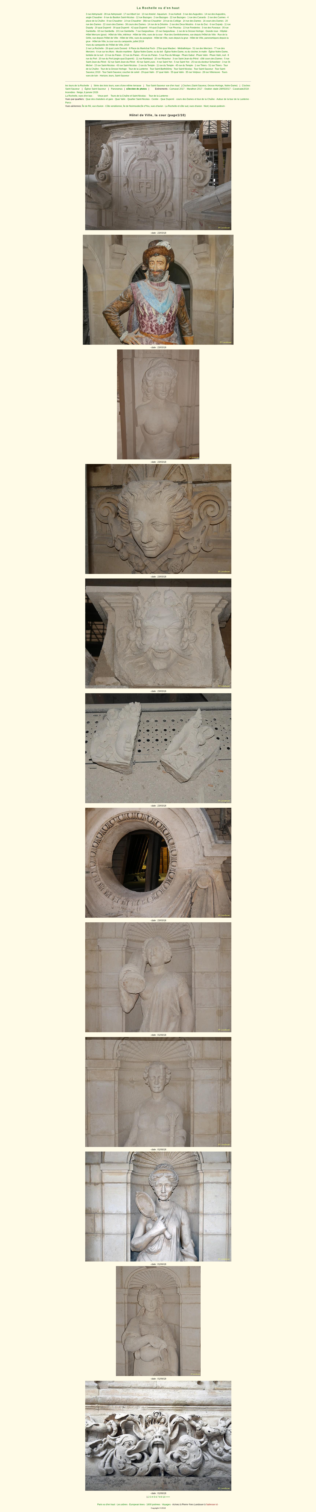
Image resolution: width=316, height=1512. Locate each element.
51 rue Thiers (215, 65)
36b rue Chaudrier (152, 21)
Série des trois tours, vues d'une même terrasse (117, 85)
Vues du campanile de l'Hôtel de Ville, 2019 (107, 45)
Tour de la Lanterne (138, 69)
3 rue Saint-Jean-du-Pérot (185, 58)
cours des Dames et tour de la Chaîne (195, 99)
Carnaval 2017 (177, 89)
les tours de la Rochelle (77, 85)
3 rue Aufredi (175, 14)
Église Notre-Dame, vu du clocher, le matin (186, 51)
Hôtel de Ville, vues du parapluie (136, 38)
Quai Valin (120, 99)
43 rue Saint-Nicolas (126, 65)
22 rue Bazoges (178, 17)
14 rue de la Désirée (158, 24)
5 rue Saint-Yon (181, 62)
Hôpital (223, 31)
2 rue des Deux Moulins (181, 24)
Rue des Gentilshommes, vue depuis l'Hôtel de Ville (190, 34)
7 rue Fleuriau (174, 27)
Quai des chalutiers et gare (99, 99)
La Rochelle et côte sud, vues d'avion (183, 106)
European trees (137, 1504)
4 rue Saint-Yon (164, 62)
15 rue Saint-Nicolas (104, 65)
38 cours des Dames (135, 24)
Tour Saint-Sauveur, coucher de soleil (120, 72)
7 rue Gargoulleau (145, 31)
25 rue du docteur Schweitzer (205, 62)
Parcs (68, 102)
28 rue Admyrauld (113, 14)
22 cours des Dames (113, 24)
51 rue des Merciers (202, 48)
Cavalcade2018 (240, 89)
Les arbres (122, 1504)
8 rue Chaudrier (114, 21)
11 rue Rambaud (144, 58)
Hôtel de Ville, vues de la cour (148, 34)
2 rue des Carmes (216, 17)
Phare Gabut (188, 55)
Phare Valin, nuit (218, 55)
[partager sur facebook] (158, 229)
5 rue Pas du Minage (169, 55)
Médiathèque (184, 48)
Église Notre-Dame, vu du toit (148, 51)
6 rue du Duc (201, 24)
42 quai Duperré (139, 27)
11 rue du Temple (165, 65)
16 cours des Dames (213, 21)
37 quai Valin (162, 72)
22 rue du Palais (131, 55)
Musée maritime (124, 51)
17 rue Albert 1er (131, 14)
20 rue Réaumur (163, 58)
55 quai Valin (177, 72)
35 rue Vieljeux (193, 72)
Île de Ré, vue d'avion (93, 106)
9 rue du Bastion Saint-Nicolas (119, 17)
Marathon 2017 (194, 89)
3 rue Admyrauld (94, 14)
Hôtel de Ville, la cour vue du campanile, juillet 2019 (118, 41)
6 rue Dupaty (216, 24)
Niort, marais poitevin (214, 106)
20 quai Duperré (103, 27)
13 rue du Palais (113, 55)
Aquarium (162, 14)
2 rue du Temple (147, 65)
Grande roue (212, 31)
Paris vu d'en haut (106, 1504)
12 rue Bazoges (144, 17)
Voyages (166, 1504)
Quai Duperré (167, 99)
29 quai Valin (147, 72)
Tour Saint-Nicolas (183, 69)
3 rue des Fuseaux (211, 27)
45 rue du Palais (149, 55)
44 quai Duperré (157, 27)
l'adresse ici (212, 1504)
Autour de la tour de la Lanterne (233, 99)
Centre (155, 99)
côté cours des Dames (211, 58)
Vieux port (103, 96)
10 (164, 1497)
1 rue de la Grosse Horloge (190, 31)
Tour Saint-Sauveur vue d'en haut (162, 85)
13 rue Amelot (148, 14)
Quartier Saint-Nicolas (138, 99)
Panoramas (117, 89)
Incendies (70, 92)
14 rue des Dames (192, 21)
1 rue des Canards (196, 17)
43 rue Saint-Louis (146, 62)
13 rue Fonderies (191, 27)
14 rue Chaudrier (132, 21)
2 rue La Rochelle (95, 48)
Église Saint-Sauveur (95, 89)
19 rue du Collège (172, 21)
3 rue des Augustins (193, 14)
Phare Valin (202, 55)
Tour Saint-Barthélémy (161, 69)
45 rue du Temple (184, 65)
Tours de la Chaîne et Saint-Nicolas (128, 96)
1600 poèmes (153, 1504)
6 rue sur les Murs (105, 51)
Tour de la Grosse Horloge (114, 69)
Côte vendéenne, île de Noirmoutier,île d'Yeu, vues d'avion (134, 106)
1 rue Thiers (201, 65)
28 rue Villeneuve (211, 72)
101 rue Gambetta (125, 31)
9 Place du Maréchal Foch (142, 48)
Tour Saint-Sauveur (203, 69)
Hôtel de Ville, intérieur (119, 34)
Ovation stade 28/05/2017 (217, 89)
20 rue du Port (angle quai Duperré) (116, 58)
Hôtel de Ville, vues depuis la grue (171, 38)
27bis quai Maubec (166, 48)
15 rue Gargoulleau (165, 31)
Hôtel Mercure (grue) (96, 34)
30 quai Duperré (121, 27)
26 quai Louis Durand (116, 48)
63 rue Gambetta (106, 31)
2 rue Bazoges (161, 17)
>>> (168, 1497)
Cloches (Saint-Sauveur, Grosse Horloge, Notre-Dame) (210, 85)
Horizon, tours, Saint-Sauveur (114, 75)
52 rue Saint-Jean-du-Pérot (121, 62)
